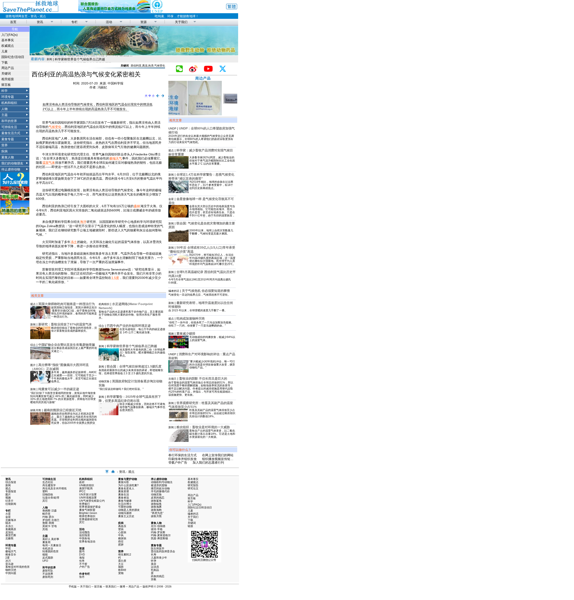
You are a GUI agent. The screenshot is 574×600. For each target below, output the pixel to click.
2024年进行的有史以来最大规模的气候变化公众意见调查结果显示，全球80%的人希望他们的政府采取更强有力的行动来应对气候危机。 (201, 139)
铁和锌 (122, 570)
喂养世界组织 (87, 516)
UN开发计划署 (88, 494)
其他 (45, 529)
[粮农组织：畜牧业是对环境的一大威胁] (178, 441)
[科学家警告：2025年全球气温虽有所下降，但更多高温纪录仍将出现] (109, 414)
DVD (82, 554)
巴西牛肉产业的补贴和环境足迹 (129, 325)
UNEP (172, 354)
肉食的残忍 (157, 576)
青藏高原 (10, 529)
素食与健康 (125, 500)
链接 (190, 526)
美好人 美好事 (50, 539)
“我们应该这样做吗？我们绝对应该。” (121, 389)
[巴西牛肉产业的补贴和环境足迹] (109, 339)
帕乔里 (46, 513)
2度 (7, 557)
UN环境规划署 (88, 497)
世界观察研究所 (88, 519)
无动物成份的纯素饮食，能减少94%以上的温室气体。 (212, 338)
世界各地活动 (87, 541)
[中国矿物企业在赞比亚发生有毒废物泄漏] (40, 358)
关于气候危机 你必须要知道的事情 (206, 290)
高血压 (122, 526)
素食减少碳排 (185, 333)
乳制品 (155, 570)
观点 (43, 16)
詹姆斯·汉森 (49, 510)
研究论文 (193, 488)
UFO (45, 560)
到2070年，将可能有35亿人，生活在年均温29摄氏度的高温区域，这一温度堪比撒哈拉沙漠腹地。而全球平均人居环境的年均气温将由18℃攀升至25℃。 (212, 259)
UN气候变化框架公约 (92, 500)
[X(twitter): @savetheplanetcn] (224, 71)
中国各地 (84, 538)
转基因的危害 (50, 551)
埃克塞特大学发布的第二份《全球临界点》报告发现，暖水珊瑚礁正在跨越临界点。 (142, 352)
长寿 (153, 554)
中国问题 (10, 573)
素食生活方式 (10, 133)
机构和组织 (9, 103)
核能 (45, 554)
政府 (82, 482)
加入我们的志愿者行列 (208, 462)
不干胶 (83, 564)
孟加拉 (9, 532)
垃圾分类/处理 (50, 497)
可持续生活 (9, 127)
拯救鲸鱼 (156, 503)
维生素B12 (124, 554)
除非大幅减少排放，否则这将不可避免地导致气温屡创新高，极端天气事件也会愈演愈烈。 (142, 407)
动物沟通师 (125, 513)
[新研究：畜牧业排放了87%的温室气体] (40, 338)
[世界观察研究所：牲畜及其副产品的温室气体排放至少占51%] (178, 420)
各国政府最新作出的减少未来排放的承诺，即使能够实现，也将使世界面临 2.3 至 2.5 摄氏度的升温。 (131, 372)
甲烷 (8, 548)
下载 (4, 62)
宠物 (121, 573)
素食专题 (7, 139)
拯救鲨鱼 (156, 500)
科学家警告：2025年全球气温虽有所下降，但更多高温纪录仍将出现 (130, 398)
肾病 (121, 529)
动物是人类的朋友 (129, 510)
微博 (122, 586)
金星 (171, 199)
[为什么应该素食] (14, 185)
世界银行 (84, 503)
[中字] (149, 97)
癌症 (121, 541)
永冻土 (9, 526)
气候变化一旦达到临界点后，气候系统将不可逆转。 (199, 294)
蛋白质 (122, 560)
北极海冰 (10, 520)
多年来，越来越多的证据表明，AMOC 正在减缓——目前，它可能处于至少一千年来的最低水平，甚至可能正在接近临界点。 (74, 377)
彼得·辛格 (157, 529)
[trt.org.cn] (134, 54)
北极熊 (9, 538)
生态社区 (47, 482)
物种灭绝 (10, 570)
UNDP (172, 128)
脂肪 (121, 566)
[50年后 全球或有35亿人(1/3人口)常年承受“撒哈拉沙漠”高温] (178, 265)
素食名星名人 (126, 488)
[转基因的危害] (14, 213)
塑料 (45, 491)
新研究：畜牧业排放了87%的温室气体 (65, 324)
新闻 (33, 324)
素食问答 (123, 482)
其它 (45, 500)
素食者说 (123, 497)
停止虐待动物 (10, 169)
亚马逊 (9, 564)
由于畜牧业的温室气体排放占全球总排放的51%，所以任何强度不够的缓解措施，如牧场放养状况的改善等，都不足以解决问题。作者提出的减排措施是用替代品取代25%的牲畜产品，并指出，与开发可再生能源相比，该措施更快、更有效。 (200, 388)
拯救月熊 (35, 410)
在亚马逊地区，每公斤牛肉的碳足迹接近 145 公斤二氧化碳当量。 (142, 331)
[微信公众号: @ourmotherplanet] (181, 71)
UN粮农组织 (86, 485)
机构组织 (104, 304)
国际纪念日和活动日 (200, 507)
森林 (137, 206)
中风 (121, 535)
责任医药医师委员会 (163, 551)
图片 (33, 365)
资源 (143, 22)
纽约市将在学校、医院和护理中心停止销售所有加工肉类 (94, 59)
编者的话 (173, 290)
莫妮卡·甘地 (49, 526)
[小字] (153, 97)
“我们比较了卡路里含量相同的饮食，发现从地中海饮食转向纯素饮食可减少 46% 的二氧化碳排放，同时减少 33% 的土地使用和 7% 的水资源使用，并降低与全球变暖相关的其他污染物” (63, 397)
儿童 (4, 51)
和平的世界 (9, 121)
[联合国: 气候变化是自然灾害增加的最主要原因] (178, 240)
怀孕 (153, 560)
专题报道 (10, 491)
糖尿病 (122, 538)
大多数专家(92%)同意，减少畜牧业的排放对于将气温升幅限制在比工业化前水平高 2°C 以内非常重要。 (212, 160)
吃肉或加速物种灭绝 (190, 318)
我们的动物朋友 (12, 163)
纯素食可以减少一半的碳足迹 (58, 389)
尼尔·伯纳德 (158, 526)
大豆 (121, 564)
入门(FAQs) (9, 35)
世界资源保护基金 (90, 506)
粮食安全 (10, 554)
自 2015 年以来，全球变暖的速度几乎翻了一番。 (197, 310)
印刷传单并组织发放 (182, 459)
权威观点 (7, 45)
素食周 (46, 542)
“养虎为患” (157, 513)
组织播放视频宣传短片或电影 (222, 459)
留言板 (6, 84)
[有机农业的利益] (14, 199)
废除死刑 (47, 576)
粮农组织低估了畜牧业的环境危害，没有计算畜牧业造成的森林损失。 (74, 329)
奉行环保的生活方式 (182, 455)
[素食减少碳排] (178, 347)
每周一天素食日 (51, 545)
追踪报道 (84, 535)
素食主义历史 (126, 516)
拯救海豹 (156, 510)
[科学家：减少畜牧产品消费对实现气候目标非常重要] (178, 167)
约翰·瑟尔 (48, 516)
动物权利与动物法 (161, 482)
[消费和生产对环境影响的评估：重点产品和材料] (178, 371)
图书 (82, 551)
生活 (49, 58)
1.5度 (115, 278)
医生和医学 (157, 548)
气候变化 (55, 127)
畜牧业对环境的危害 (17, 566)
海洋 (83, 222)
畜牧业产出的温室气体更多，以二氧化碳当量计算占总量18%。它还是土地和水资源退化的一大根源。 (212, 434)
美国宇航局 (86, 488)
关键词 (6, 73)
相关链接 (7, 79)
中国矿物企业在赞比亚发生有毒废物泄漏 (66, 344)
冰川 (8, 560)
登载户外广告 (177, 462)
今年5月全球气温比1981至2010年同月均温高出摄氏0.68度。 (199, 281)
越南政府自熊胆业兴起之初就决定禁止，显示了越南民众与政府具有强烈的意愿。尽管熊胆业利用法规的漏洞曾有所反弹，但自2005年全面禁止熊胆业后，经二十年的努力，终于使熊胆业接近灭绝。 (74, 421)
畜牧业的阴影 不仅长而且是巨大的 (203, 378)
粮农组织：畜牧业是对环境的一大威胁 (203, 427)
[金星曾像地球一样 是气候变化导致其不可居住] (178, 216)
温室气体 (48, 162)
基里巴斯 (10, 535)
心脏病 (122, 532)
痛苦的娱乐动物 (160, 488)
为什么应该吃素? (128, 485)
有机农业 (47, 548)
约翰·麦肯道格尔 (161, 535)
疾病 (4, 151)
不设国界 (47, 573)
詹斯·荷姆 (48, 523)
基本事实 (7, 40)
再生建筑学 (49, 485)
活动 (109, 22)
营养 (4, 145)
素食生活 (123, 494)
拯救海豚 (156, 506)
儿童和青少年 (159, 557)
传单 (82, 560)
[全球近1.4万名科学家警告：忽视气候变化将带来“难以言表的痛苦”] (178, 192)
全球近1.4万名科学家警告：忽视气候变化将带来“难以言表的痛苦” (201, 176)
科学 (4, 90)
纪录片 (9, 500)
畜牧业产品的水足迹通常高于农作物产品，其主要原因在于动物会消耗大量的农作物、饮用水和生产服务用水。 (131, 315)
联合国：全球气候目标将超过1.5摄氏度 (134, 366)
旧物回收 (47, 494)
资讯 (33, 16)
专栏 (74, 22)
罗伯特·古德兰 (50, 520)
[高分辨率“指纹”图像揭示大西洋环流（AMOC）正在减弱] (40, 382)
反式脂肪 (47, 557)
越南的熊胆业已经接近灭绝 (62, 410)
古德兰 (172, 378)
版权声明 (148, 586)
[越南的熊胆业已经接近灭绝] (40, 424)
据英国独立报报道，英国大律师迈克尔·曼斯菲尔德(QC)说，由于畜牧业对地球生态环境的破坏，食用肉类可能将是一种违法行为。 (74, 312)
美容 (153, 564)
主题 (4, 115)
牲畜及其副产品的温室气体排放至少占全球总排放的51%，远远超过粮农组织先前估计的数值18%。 (212, 413)
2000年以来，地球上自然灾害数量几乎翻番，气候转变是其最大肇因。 (211, 232)
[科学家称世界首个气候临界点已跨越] (109, 359)
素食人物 (7, 157)
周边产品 (7, 68)
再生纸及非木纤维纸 (54, 488)
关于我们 (181, 22)
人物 (4, 109)
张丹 (82, 576)
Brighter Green (88, 513)
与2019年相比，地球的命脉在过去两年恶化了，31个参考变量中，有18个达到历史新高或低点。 (211, 185)
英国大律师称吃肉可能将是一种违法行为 (66, 304)
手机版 (73, 586)
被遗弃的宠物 (159, 485)
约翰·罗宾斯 (158, 532)
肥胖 (121, 544)
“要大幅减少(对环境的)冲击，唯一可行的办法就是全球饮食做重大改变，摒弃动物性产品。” (212, 364)
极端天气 (115, 158)
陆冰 (8, 523)
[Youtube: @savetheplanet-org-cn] (210, 71)
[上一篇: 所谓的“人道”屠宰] (157, 97)
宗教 (153, 579)
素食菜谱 (123, 491)
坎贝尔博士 (125, 503)
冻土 (74, 242)
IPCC (82, 491)
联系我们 (111, 586)
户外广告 (84, 566)
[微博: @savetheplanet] (195, 71)
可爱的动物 (125, 506)
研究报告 (193, 485)
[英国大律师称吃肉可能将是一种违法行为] (40, 317)
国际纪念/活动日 (12, 57)
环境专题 (7, 97)
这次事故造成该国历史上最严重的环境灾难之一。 (74, 349)
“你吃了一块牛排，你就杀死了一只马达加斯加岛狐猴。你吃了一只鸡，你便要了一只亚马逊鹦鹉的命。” (201, 324)
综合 (33, 344)
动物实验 (104, 381)
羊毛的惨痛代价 (160, 491)
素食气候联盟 (87, 510)
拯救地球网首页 (17, 16)
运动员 (155, 566)
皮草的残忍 (157, 497)
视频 (171, 333)
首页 (13, 22)
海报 (82, 557)
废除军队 (47, 570)
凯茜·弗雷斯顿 (159, 538)
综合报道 (10, 482)
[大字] (146, 97)
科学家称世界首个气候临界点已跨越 (132, 346)
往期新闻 (10, 503)
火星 (8, 513)
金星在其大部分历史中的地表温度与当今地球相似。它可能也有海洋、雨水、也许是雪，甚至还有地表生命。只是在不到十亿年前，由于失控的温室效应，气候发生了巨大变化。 (212, 212)
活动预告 (84, 532)
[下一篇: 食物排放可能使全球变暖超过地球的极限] (162, 97)
